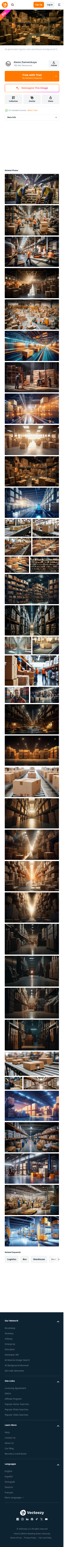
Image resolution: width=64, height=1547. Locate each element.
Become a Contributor (16, 1539)
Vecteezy (9, 1419)
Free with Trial (32, 76)
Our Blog (9, 1534)
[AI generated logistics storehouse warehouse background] (19, 601)
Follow (54, 65)
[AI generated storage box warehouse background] (31, 188)
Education (10, 1435)
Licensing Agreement (15, 1474)
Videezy (8, 1424)
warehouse (39, 1345)
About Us (9, 1529)
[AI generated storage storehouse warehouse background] (31, 657)
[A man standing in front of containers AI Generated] (17, 750)
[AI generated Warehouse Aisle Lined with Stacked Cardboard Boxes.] (31, 886)
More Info (11, 116)
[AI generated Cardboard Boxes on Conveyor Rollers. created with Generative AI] (18, 700)
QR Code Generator (14, 1456)
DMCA (8, 1479)
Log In (50, 4)
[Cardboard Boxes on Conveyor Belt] (31, 854)
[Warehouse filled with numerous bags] (22, 1169)
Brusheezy (10, 1414)
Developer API (12, 1440)
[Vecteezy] (5, 5)
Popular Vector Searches (17, 1490)
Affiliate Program (13, 1485)
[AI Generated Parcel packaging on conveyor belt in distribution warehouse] (18, 526)
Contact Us (10, 1523)
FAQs (7, 1518)
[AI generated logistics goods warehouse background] (31, 1192)
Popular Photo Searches (16, 1495)
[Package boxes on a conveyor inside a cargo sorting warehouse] (18, 564)
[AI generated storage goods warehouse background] (31, 1318)
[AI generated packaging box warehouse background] (31, 345)
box (25, 1345)
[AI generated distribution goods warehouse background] (31, 1223)
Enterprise (10, 1430)
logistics (11, 1345)
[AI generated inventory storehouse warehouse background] (31, 625)
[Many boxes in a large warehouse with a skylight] (18, 682)
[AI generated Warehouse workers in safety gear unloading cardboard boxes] (31, 726)
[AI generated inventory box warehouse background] (31, 219)
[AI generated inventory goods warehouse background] (19, 767)
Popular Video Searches (16, 1501)
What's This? (32, 110)
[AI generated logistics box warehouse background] (31, 250)
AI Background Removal (17, 1451)
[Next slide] (52, 1345)
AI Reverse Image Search (17, 1446)
